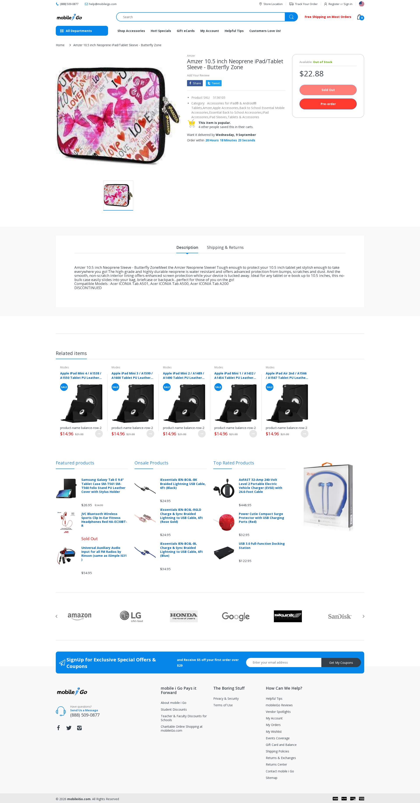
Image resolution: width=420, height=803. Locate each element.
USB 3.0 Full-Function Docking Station (262, 546)
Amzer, (208, 108)
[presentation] (56, 616)
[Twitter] (69, 729)
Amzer (191, 56)
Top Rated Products (233, 463)
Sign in (348, 4)
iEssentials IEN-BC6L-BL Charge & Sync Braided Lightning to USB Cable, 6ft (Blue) (181, 550)
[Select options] (99, 434)
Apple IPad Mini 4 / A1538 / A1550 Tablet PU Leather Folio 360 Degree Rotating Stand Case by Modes (80, 375)
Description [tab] (187, 247)
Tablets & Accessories (243, 117)
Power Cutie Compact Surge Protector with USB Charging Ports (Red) (261, 518)
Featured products (75, 463)
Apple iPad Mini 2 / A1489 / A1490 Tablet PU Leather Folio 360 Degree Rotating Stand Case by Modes (183, 375)
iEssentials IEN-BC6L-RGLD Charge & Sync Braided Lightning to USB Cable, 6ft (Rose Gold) (181, 516)
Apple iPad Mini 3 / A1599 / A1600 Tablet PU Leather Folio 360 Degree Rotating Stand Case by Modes (132, 375)
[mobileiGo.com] (69, 17)
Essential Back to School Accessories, (235, 112)
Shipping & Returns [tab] (225, 247)
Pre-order (328, 104)
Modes (64, 367)
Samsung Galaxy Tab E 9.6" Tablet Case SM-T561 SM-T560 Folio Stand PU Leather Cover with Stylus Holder (103, 486)
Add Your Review (198, 75)
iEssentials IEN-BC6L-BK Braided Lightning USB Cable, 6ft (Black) (183, 484)
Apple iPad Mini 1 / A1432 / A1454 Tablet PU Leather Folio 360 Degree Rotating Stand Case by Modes (235, 375)
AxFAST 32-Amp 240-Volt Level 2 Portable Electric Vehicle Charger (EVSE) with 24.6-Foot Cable (260, 486)
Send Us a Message (84, 710)
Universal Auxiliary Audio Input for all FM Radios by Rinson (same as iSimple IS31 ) (104, 554)
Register (334, 4)
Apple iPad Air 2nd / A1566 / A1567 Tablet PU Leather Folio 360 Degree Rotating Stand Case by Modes (286, 375)
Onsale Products (151, 463)
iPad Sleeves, (218, 117)
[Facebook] (58, 729)
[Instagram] (79, 729)
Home (60, 45)
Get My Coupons (341, 663)
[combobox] (207, 17)
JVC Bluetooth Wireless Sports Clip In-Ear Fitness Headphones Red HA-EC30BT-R (104, 520)
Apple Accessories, (226, 108)
